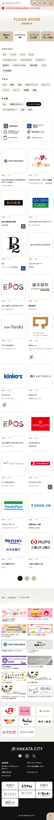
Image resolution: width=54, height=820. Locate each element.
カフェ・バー (46, 85)
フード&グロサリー (10, 109)
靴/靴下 (6, 65)
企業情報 (5, 763)
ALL (4, 54)
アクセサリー (40, 60)
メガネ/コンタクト (19, 65)
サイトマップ (6, 776)
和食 (12, 85)
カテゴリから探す (20, 36)
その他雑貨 (7, 71)
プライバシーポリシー (35, 763)
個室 (34, 90)
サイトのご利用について (35, 766)
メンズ (22, 54)
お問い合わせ (6, 772)
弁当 (30, 109)
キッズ (31, 54)
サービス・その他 (34, 104)
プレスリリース (32, 772)
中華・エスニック (31, 85)
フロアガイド (12, 597)
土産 (22, 109)
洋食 (19, 85)
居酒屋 (26, 90)
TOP (3, 597)
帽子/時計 (34, 65)
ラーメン (6, 90)
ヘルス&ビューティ (9, 60)
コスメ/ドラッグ (26, 60)
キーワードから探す (34, 36)
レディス (13, 54)
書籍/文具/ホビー (16, 104)
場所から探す (6, 36)
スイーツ (16, 90)
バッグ (44, 65)
